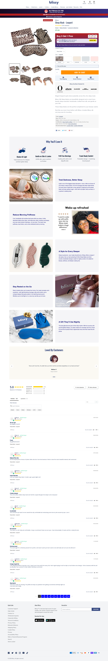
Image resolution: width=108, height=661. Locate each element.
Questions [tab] (23, 398)
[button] (84, 2)
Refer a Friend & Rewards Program (17, 637)
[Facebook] (9, 653)
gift (34, 410)
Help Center (11, 611)
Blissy (13, 658)
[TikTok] (27, 653)
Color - (59, 54)
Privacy (10, 632)
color (39, 410)
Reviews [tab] (13, 398)
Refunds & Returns (13, 625)
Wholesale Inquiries (13, 615)
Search (10, 639)
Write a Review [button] (93, 387)
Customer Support (13, 608)
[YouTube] (23, 653)
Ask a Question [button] (80, 387)
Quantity (57, 69)
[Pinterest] (16, 653)
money (28, 410)
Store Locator (11, 641)
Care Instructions (72, 123)
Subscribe (96, 609)
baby (23, 410)
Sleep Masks (63, 28)
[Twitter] (12, 653)
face (18, 410)
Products (59, 48)
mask (12, 410)
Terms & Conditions (13, 620)
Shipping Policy (12, 627)
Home (56, 28)
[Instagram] (20, 653)
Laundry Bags (70, 125)
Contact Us (11, 613)
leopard (61, 116)
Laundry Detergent (78, 125)
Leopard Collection (73, 28)
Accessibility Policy (13, 634)
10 (68, 596)
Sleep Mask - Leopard (15, 426)
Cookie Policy (11, 630)
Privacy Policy (12, 623)
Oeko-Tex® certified (67, 122)
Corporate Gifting (12, 618)
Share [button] (13, 429)
